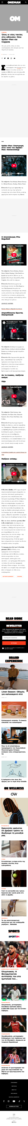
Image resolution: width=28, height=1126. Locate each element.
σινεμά (19, 67)
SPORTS (14, 931)
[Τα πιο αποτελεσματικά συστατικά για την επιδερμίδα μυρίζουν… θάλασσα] (14, 908)
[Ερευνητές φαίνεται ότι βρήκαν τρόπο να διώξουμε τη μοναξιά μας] (14, 812)
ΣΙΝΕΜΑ (4, 32)
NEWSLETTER (14, 1106)
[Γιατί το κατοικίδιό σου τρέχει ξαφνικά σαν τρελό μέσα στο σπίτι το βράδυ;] (14, 878)
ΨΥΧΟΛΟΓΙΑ (5, 825)
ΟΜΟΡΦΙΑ (4, 918)
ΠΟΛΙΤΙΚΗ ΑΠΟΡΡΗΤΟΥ (14, 1097)
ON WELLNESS (14, 788)
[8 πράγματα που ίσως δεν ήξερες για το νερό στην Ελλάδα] (14, 769)
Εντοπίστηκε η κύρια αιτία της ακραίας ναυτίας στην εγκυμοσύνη (13, 863)
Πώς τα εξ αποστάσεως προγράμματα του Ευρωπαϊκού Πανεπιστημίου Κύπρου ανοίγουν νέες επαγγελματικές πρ (13, 750)
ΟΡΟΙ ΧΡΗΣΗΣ (14, 1093)
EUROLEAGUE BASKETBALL (10, 969)
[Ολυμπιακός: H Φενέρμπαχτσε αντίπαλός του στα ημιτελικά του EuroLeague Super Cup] (14, 955)
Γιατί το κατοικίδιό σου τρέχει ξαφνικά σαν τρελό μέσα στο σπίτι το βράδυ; (12, 893)
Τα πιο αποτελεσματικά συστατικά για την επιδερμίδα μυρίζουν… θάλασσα (12, 922)
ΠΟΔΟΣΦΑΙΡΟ (5, 1002)
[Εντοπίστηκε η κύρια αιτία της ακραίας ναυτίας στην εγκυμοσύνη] (14, 848)
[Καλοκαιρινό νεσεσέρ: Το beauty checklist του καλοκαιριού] (14, 710)
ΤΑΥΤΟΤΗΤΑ (14, 1086)
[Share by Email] (14, 58)
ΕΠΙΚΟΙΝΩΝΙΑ (14, 1082)
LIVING (3, 888)
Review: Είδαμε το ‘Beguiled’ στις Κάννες (11, 308)
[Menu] (2, 2)
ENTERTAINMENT (8, 576)
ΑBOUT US (14, 1089)
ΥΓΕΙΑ (3, 859)
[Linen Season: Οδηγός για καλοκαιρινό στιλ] (14, 677)
